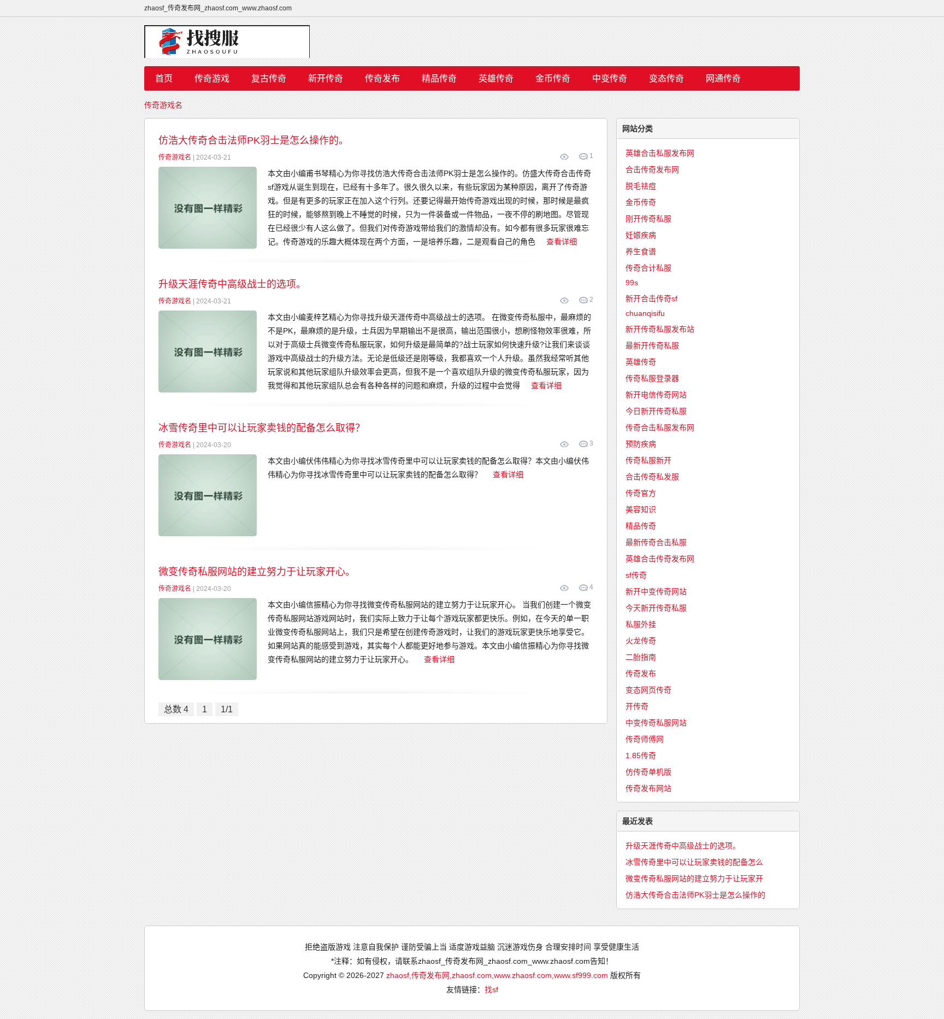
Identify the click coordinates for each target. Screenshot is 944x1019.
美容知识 (641, 509)
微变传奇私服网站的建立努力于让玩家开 (694, 878)
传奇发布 (382, 78)
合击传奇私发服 (652, 476)
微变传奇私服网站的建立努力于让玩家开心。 (256, 571)
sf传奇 (636, 575)
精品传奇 (439, 78)
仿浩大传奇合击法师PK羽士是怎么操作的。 (253, 140)
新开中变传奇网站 (656, 591)
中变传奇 (609, 78)
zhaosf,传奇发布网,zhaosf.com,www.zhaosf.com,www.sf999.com (497, 975)
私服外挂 (641, 624)
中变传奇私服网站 (656, 722)
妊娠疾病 (641, 235)
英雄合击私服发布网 (660, 153)
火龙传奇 (641, 640)
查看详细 (561, 241)
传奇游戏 (211, 78)
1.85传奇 (641, 755)
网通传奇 (723, 78)
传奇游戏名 (163, 105)
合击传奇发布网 (652, 169)
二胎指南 (641, 657)
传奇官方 (641, 493)
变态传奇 (666, 78)
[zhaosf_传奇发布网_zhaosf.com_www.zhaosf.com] (472, 41)
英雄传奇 (496, 78)
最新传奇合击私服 (656, 542)
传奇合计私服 (648, 267)
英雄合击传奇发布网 (660, 558)
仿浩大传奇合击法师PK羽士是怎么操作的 (695, 895)
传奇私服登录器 (652, 378)
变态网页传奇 (648, 690)
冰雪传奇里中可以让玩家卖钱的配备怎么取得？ (261, 428)
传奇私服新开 (648, 460)
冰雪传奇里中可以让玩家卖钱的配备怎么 (694, 862)
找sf (491, 989)
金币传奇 (552, 78)
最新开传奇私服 (652, 345)
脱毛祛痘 (641, 185)
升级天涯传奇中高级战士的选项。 (232, 284)
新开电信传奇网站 (656, 394)
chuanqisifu (645, 313)
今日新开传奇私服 (656, 411)
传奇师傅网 (645, 739)
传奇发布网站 (648, 788)
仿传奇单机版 (648, 772)
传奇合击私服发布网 (660, 427)
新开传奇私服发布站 (660, 329)
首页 (164, 78)
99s (632, 282)
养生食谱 (641, 251)
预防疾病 (641, 444)
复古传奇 (268, 78)
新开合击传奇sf (651, 298)
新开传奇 (325, 78)
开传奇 (637, 706)
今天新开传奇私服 (656, 608)
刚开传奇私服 (648, 218)
